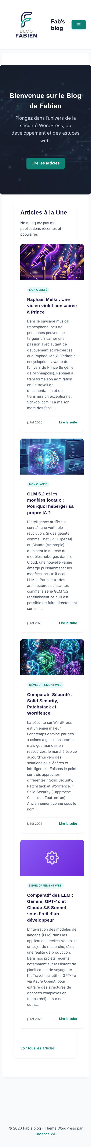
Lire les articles (46, 163)
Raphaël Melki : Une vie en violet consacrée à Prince (52, 305)
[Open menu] (79, 24)
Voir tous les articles (37, 1048)
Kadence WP (46, 1134)
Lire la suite (68, 422)
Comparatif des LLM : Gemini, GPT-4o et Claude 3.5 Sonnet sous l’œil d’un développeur (50, 907)
